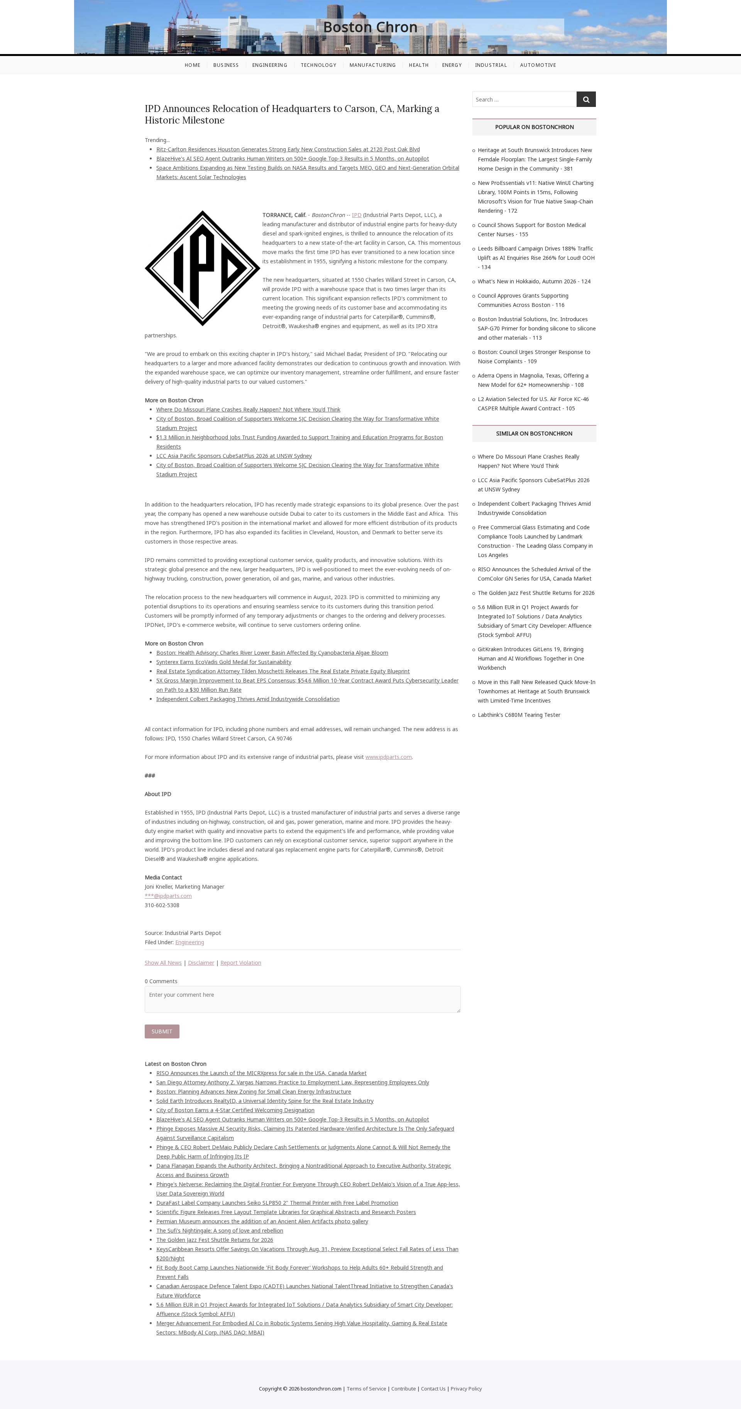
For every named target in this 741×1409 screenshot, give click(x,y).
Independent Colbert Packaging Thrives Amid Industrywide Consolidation (248, 699)
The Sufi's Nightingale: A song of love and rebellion (219, 1230)
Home (192, 65)
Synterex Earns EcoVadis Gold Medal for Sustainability (223, 662)
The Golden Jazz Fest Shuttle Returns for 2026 (214, 1239)
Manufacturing (373, 65)
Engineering (270, 65)
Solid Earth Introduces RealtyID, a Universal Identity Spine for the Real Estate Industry (265, 1100)
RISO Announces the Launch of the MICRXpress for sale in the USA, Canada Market (261, 1073)
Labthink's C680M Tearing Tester (519, 714)
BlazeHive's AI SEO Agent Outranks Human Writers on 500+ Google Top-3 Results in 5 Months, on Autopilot (292, 158)
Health (419, 65)
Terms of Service (366, 1388)
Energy (452, 65)
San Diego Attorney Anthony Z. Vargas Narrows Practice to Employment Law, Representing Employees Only (292, 1082)
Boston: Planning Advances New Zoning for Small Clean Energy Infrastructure (253, 1091)
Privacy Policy (466, 1388)
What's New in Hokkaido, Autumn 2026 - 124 (534, 281)
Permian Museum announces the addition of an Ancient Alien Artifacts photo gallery (262, 1221)
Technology (319, 65)
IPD (357, 214)
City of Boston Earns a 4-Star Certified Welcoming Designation (235, 1110)
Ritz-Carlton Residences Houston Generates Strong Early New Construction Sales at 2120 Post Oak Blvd (288, 149)
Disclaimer (201, 962)
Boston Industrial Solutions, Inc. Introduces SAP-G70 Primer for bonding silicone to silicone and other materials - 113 (537, 328)
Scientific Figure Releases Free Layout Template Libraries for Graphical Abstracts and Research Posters (286, 1212)
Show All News (163, 962)
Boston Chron (370, 27)
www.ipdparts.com (388, 756)
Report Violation (240, 962)
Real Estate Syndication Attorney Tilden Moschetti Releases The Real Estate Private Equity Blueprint (283, 671)
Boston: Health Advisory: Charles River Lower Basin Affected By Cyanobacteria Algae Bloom (272, 652)
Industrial (491, 65)
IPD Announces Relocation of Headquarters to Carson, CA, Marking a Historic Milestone (292, 114)
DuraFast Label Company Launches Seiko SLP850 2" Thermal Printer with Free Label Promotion (277, 1202)
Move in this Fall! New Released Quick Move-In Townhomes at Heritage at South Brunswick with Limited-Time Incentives (537, 691)
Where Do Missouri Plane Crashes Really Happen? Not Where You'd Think (248, 409)
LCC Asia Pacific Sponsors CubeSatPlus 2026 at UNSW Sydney (234, 455)
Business (226, 65)
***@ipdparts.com (168, 895)
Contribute (403, 1388)
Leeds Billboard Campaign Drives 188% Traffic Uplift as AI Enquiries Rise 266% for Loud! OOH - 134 (536, 258)
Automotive (538, 65)
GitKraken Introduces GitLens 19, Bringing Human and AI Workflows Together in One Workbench (531, 658)
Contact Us (433, 1388)
